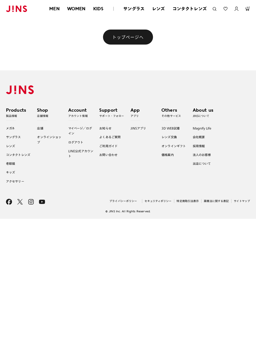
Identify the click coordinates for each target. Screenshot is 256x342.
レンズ (158, 9)
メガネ (10, 128)
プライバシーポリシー (123, 201)
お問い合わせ (108, 154)
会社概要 (199, 136)
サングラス (133, 9)
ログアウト (76, 142)
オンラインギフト (174, 145)
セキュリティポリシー (158, 201)
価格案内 (168, 154)
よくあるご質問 (109, 136)
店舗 (40, 128)
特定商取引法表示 (187, 201)
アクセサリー (15, 181)
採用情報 (199, 145)
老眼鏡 (10, 163)
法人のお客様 (202, 154)
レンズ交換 (169, 136)
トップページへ (128, 37)
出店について (202, 163)
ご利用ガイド (108, 145)
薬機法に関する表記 (216, 201)
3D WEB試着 (171, 128)
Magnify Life (202, 128)
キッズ (10, 172)
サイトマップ (242, 201)
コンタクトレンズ (189, 9)
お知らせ (105, 128)
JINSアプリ (138, 128)
